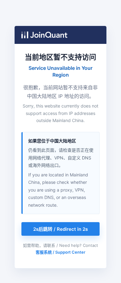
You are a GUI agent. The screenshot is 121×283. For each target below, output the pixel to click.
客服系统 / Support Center (60, 252)
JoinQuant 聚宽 (44, 35)
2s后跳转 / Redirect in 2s (60, 229)
